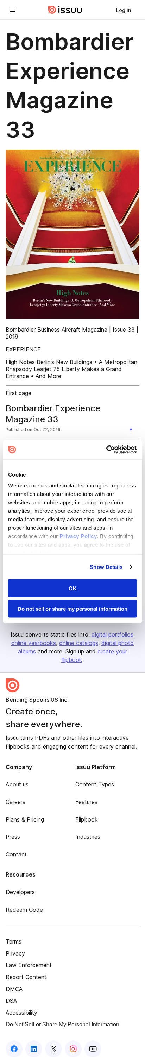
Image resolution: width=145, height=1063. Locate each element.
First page (18, 393)
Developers (20, 892)
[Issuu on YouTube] (92, 1048)
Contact (16, 854)
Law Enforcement (29, 965)
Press (13, 836)
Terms (13, 941)
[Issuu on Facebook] (14, 1048)
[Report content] (132, 430)
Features (86, 801)
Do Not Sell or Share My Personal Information (62, 1024)
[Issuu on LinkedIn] (33, 1048)
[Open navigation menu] (13, 10)
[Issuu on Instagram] (73, 1048)
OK (73, 588)
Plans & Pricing (25, 819)
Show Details (106, 567)
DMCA (14, 989)
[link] (124, 10)
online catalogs (78, 642)
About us (17, 784)
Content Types (94, 784)
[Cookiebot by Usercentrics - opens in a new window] (106, 449)
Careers (15, 801)
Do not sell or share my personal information (72, 609)
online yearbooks (33, 642)
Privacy (15, 953)
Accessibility (21, 1012)
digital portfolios (112, 634)
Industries (87, 836)
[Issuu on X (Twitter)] (53, 1048)
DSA (11, 1000)
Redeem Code (24, 909)
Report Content (26, 977)
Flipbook (86, 819)
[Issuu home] (65, 10)
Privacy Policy (78, 536)
